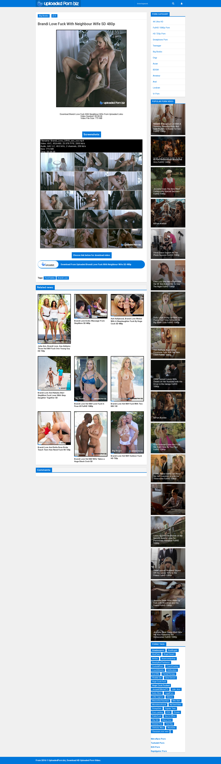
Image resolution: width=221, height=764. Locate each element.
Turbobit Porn (157, 743)
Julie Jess (176, 689)
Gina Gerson (170, 678)
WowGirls (171, 728)
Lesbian (156, 88)
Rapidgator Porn (159, 751)
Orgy (155, 58)
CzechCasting (172, 666)
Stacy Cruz (166, 720)
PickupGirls (156, 708)
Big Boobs (43, 16)
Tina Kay (169, 724)
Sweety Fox (157, 724)
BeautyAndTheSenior (161, 662)
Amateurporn (158, 650)
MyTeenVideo (175, 704)
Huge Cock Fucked (161, 685)
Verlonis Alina (158, 728)
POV (168, 712)
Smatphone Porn (160, 40)
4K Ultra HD (158, 22)
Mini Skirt (176, 701)
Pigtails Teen (170, 708)
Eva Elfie (155, 674)
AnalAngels (172, 650)
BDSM (156, 70)
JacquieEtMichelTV (160, 689)
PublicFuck (156, 716)
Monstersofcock (159, 704)
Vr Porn (156, 94)
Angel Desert (169, 654)
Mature (170, 697)
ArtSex (155, 658)
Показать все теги (160, 731)
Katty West (156, 693)
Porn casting (157, 712)
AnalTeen (156, 654)
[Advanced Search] (173, 3)
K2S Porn (155, 747)
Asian (155, 64)
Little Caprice (157, 697)
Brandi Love (63, 278)
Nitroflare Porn (158, 739)
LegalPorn (169, 693)
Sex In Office (170, 716)
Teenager (157, 46)
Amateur (156, 76)
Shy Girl (155, 720)
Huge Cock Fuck (159, 681)
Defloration (172, 670)
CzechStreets (158, 670)
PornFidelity (50, 278)
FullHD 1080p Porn (161, 28)
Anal (155, 82)
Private (177, 712)
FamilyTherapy (169, 674)
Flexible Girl (157, 678)
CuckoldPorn (157, 666)
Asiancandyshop (168, 658)
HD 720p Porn (159, 34)
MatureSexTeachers (160, 701)
